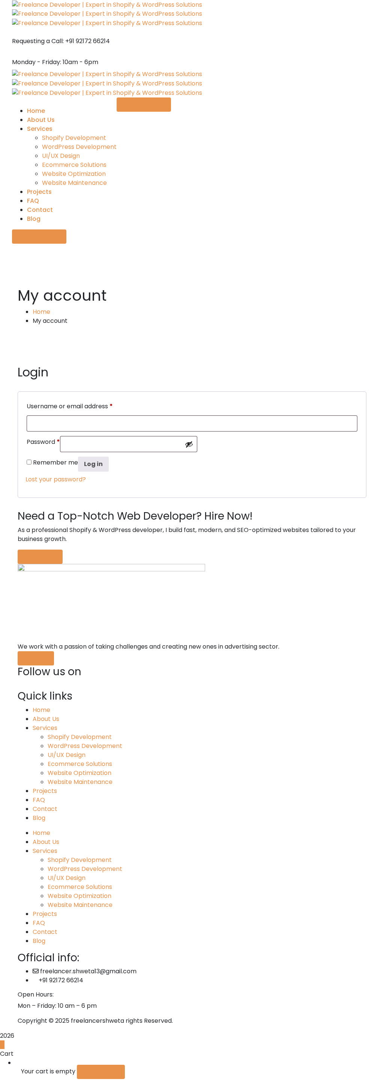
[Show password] (189, 444)
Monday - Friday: (36, 62)
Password (43, 441)
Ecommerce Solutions (80, 764)
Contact (45, 809)
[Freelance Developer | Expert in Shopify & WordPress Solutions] (107, 4)
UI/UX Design (67, 755)
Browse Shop (101, 1071)
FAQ (39, 800)
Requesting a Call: (38, 41)
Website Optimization (79, 773)
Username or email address (70, 406)
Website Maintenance (80, 782)
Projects (45, 791)
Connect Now (37, 236)
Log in (93, 464)
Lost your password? (56, 479)
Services (45, 728)
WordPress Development (85, 746)
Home (41, 311)
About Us (46, 719)
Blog (39, 818)
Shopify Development (80, 737)
